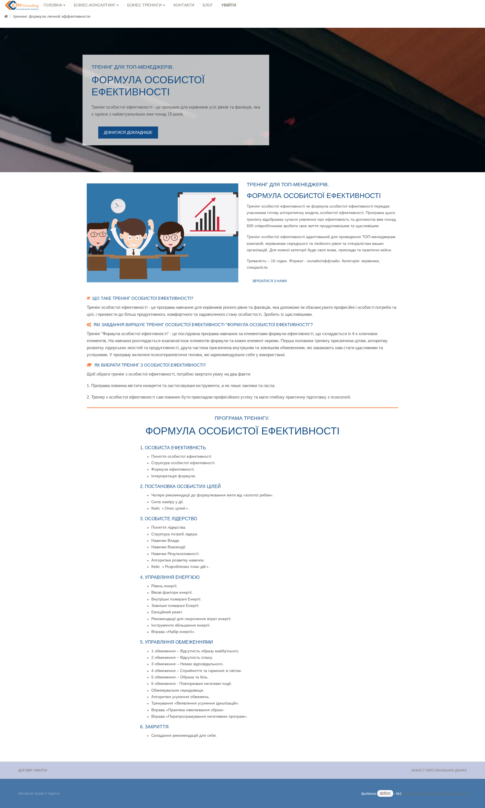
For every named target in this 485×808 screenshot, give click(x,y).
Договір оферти (32, 770)
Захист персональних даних (439, 770)
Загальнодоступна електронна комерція (434, 794)
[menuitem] (183, 5)
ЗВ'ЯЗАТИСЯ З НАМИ (269, 281)
